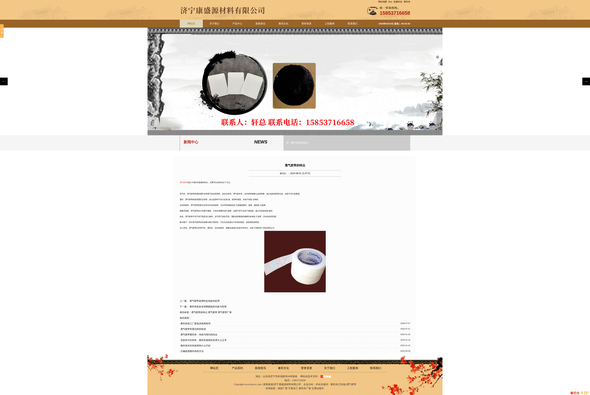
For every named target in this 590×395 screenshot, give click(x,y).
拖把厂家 (283, 388)
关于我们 (214, 23)
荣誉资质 (306, 23)
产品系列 (237, 368)
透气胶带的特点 (299, 143)
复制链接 (268, 384)
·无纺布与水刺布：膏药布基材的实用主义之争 (203, 340)
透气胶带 (351, 384)
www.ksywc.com (252, 384)
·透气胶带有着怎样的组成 (193, 329)
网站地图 (382, 1)
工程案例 (329, 23)
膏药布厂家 (305, 388)
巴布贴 (342, 384)
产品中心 (237, 23)
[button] (586, 81)
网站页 (214, 368)
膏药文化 (283, 23)
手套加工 (293, 388)
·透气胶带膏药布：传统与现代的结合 (198, 334)
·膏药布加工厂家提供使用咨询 (195, 323)
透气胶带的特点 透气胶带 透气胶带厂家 (211, 312)
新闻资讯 (260, 23)
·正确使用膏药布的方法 (192, 351)
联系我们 (353, 23)
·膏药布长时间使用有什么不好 (195, 345)
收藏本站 (398, 1)
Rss (390, 1)
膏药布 (407, 1)
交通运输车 (318, 388)
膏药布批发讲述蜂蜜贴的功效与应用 (208, 306)
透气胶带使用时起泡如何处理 (205, 301)
